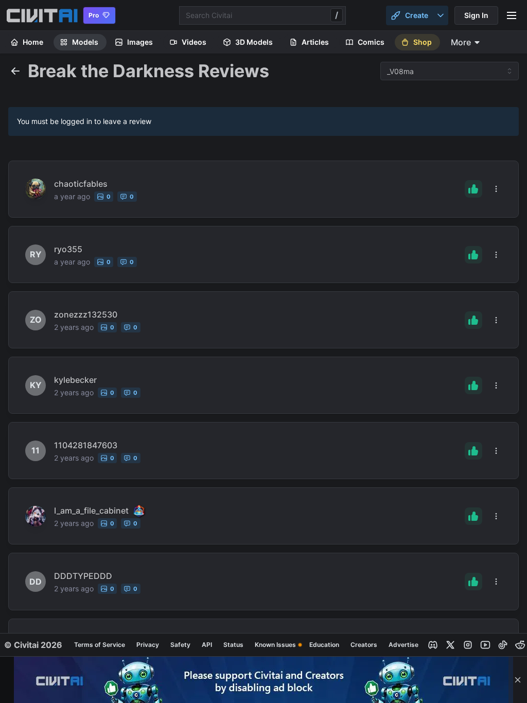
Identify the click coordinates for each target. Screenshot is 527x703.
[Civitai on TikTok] (503, 645)
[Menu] (511, 15)
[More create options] (440, 15)
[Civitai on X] (450, 645)
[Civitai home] (42, 15)
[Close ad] (517, 680)
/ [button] (336, 15)
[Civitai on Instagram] (468, 645)
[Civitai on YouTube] (485, 645)
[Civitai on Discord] (433, 645)
